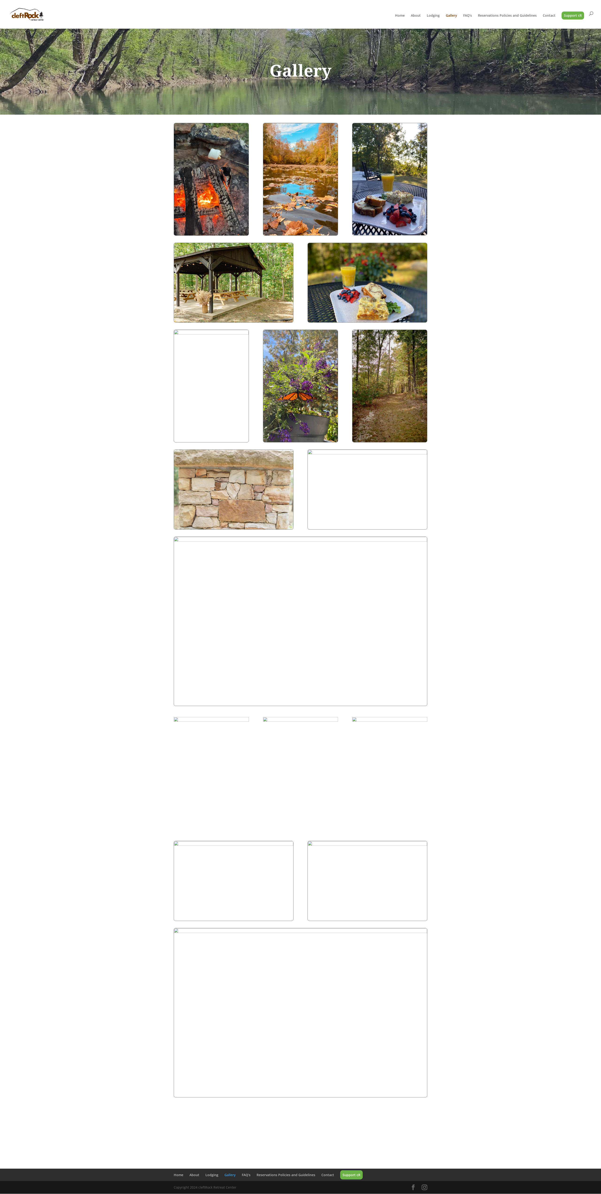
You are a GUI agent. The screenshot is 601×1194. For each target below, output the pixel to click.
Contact (549, 16)
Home (400, 16)
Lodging (433, 16)
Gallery (451, 16)
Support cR (573, 15)
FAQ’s (467, 16)
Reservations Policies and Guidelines (507, 16)
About (416, 16)
